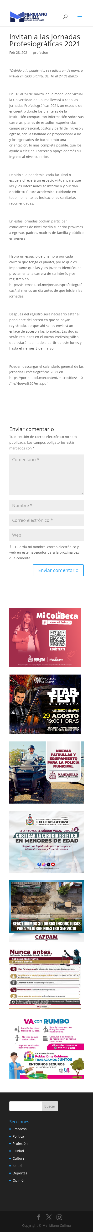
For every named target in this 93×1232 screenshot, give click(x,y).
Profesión (20, 1143)
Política (18, 1136)
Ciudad (18, 1151)
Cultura (19, 1158)
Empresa (20, 1129)
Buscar (49, 1106)
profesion (40, 52)
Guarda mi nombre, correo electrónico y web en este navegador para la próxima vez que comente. (44, 553)
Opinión (19, 1180)
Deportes (20, 1173)
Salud (17, 1165)
